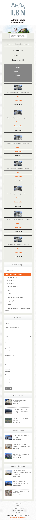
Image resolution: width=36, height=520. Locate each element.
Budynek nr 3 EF (18, 55)
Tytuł (17, 67)
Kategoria (17, 71)
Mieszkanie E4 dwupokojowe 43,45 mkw (18, 143)
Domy (8, 290)
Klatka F (18, 96)
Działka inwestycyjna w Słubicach (21, 492)
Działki (9, 294)
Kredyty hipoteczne (18, 510)
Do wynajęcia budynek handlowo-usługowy (20, 410)
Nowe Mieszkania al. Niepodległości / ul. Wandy (17, 309)
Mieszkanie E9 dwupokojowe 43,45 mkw (18, 194)
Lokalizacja (17, 75)
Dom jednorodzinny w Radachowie (21, 455)
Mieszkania (10, 270)
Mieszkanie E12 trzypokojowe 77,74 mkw (18, 244)
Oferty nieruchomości (18, 508)
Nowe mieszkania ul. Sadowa (14, 274)
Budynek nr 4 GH (18, 60)
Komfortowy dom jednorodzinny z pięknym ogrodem (22, 472)
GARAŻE (9, 304)
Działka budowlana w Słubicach (21, 419)
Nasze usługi (18, 507)
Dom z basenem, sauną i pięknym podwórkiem (21, 482)
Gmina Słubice (18, 100)
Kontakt (18, 512)
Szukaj (8, 388)
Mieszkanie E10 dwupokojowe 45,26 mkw (18, 219)
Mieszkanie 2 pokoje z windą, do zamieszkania (21, 445)
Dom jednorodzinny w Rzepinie (21, 436)
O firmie (18, 505)
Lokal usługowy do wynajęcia (19, 401)
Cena (17, 80)
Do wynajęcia (10, 301)
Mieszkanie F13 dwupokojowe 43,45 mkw (18, 118)
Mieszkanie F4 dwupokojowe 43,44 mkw (18, 92)
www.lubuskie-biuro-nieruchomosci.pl (18, 517)
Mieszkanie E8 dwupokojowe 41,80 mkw (18, 168)
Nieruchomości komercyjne (15, 297)
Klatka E (18, 147)
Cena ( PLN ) (7, 371)
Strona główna (18, 503)
